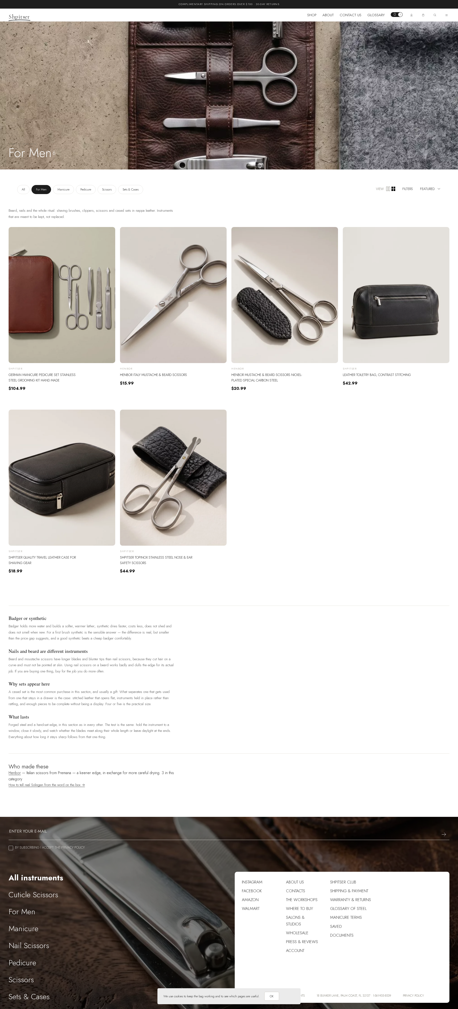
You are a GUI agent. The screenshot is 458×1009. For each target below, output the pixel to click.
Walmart (251, 908)
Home (13, 144)
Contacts (295, 891)
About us (295, 882)
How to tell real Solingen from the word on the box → (47, 784)
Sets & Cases (131, 189)
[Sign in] (411, 15)
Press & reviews (302, 942)
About (328, 15)
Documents (342, 935)
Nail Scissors (29, 945)
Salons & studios (295, 920)
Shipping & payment (349, 891)
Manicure (63, 189)
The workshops (301, 900)
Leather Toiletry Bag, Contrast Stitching (377, 374)
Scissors (107, 189)
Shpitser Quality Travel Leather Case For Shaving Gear (42, 560)
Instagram (252, 882)
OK (272, 996)
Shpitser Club (343, 882)
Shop (312, 15)
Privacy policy (413, 995)
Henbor (15, 773)
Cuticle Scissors (33, 894)
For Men (41, 189)
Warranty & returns (350, 900)
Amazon (250, 900)
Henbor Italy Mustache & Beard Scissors (153, 374)
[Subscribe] (443, 834)
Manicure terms (346, 917)
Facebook (252, 891)
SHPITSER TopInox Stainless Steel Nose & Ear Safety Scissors (156, 560)
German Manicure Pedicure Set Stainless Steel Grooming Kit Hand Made (42, 377)
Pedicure (85, 189)
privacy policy (73, 847)
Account (295, 950)
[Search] (435, 15)
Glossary (376, 15)
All (23, 189)
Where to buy (299, 908)
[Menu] (446, 15)
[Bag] (423, 15)
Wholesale (297, 933)
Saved (336, 926)
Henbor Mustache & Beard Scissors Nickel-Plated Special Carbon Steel (266, 377)
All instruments (36, 877)
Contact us (350, 15)
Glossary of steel (348, 908)
